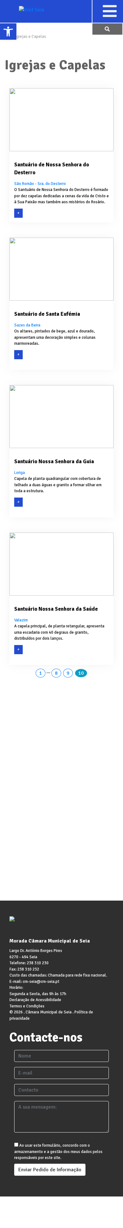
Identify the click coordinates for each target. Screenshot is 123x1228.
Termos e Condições (26, 1006)
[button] (109, 11)
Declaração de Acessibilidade (35, 999)
